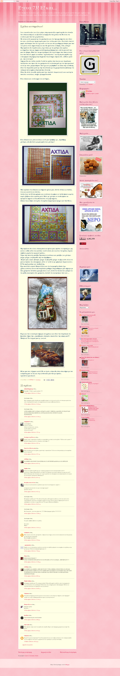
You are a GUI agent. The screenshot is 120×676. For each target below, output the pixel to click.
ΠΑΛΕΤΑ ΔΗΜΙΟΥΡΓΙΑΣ (87, 406)
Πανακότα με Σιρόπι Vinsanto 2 (93, 328)
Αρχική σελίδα (46, 652)
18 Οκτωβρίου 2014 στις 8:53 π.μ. (32, 477)
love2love (26, 615)
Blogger (67, 664)
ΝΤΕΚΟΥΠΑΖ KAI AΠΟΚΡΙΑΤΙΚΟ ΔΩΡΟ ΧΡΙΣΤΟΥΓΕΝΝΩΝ (93, 408)
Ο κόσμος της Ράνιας (29, 437)
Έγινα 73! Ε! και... (37, 7)
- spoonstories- (27, 545)
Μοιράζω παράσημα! (93, 383)
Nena (25, 556)
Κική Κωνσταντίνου (29, 482)
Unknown (26, 593)
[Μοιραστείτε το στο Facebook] (52, 380)
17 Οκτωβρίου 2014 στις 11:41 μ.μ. (32, 404)
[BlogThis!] (49, 380)
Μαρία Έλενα (28, 604)
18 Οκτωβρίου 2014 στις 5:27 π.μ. (32, 454)
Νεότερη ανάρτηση (25, 652)
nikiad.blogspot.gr (28, 389)
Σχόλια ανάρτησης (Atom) (31, 655)
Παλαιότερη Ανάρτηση (68, 652)
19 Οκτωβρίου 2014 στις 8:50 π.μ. (32, 576)
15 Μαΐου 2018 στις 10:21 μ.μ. (31, 641)
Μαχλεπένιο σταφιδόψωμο (91, 419)
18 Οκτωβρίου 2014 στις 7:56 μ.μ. (32, 551)
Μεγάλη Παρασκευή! (93, 347)
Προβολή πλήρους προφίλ (92, 93)
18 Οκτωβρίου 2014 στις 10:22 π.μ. (32, 504)
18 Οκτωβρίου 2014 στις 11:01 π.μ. (32, 527)
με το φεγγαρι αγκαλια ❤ (88, 315)
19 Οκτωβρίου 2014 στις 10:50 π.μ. (32, 588)
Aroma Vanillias (85, 417)
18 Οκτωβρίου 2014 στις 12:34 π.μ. (32, 416)
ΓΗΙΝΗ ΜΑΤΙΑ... (85, 370)
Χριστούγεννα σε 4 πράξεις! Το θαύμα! (93, 372)
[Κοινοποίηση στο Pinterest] (53, 380)
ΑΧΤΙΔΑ (26, 459)
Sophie (26, 468)
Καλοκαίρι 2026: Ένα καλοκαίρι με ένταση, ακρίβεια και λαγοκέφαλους (90, 340)
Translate (90, 84)
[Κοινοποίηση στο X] (50, 380)
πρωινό (90, 316)
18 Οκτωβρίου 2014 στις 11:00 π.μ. (32, 513)
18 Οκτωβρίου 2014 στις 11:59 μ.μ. (32, 562)
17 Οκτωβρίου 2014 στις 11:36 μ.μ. (32, 393)
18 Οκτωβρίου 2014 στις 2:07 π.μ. (32, 443)
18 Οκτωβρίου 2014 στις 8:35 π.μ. (32, 463)
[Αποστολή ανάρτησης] (44, 379)
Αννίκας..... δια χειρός (87, 345)
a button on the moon (86, 382)
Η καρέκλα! (91, 360)
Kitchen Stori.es (85, 327)
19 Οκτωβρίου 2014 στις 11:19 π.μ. (32, 599)
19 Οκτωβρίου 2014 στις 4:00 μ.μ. (32, 619)
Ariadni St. (27, 532)
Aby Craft (26, 624)
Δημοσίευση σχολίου (28, 645)
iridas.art (83, 394)
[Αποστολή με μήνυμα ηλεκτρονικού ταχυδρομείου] (47, 380)
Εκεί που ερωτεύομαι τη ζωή (88, 339)
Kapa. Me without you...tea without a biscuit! (90, 358)
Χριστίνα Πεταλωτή (29, 448)
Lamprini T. (27, 421)
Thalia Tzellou (27, 581)
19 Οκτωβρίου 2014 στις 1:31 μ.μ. (32, 610)
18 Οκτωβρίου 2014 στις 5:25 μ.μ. (32, 540)
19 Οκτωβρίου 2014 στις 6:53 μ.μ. (32, 630)
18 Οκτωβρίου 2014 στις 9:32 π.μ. (32, 491)
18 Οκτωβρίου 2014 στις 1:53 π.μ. (32, 432)
